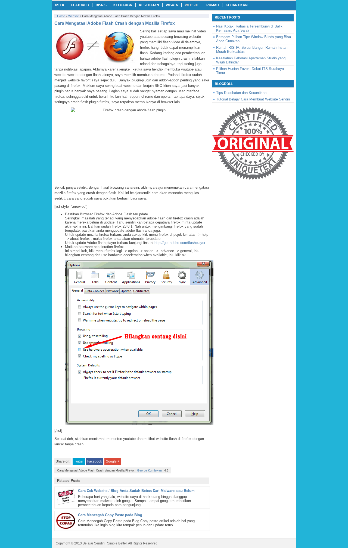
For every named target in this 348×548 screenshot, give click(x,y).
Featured (80, 5)
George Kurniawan (149, 470)
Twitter (78, 461)
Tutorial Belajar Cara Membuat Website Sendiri (253, 99)
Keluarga (122, 5)
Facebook (94, 461)
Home (61, 16)
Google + (112, 461)
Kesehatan (149, 5)
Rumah (212, 5)
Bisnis (101, 5)
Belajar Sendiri (94, 543)
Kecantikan (237, 5)
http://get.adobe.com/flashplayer (179, 243)
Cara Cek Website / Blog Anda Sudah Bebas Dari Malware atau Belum (136, 491)
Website (192, 5)
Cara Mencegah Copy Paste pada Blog (110, 515)
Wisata (172, 5)
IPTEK (59, 5)
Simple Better (117, 543)
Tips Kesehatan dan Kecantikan (241, 93)
